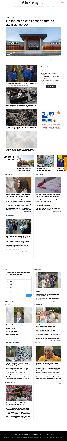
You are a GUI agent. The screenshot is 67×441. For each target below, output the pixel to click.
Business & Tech (9, 215)
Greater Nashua (11, 17)
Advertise (21, 434)
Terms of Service (34, 434)
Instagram (52, 434)
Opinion (24, 6)
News (14, 6)
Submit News (27, 434)
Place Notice (50, 6)
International (38, 174)
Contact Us (15, 434)
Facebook (46, 434)
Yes (43, 83)
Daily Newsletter (46, 76)
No (47, 83)
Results (21, 295)
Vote (29, 295)
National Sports (10, 382)
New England (9, 174)
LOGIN (54, 2)
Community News (39, 304)
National (37, 342)
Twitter (41, 434)
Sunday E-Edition (41, 6)
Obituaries (33, 6)
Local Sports (38, 269)
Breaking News (56, 76)
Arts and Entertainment (12, 342)
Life (28, 6)
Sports (19, 6)
